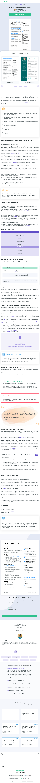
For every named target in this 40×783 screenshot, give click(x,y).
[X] (16, 775)
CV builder (8, 600)
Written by (19, 9)
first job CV (5, 488)
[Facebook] (20, 775)
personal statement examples (22, 370)
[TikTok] (18, 775)
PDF (5, 319)
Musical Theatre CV (24, 657)
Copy (36, 454)
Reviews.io (23, 772)
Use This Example (20, 616)
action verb (28, 432)
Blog (2, 763)
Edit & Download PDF (20, 14)
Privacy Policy (24, 781)
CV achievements (22, 437)
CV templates (9, 331)
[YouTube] (22, 775)
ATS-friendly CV (15, 329)
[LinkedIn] (14, 775)
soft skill (15, 216)
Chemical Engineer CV (16, 657)
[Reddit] (10, 775)
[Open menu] (38, 1)
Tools (3, 766)
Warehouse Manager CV (33, 657)
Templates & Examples (6, 760)
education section (21, 153)
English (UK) (20, 754)
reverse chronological (7, 315)
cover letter (12, 511)
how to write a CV (26, 101)
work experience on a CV (7, 434)
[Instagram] (12, 775)
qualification (12, 153)
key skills (28, 225)
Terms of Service (30, 781)
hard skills (26, 210)
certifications (14, 162)
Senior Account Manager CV (6, 657)
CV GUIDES (16, 724)
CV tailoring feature (13, 448)
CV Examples (19, 4)
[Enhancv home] (4, 1)
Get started (4, 757)
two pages (12, 316)
